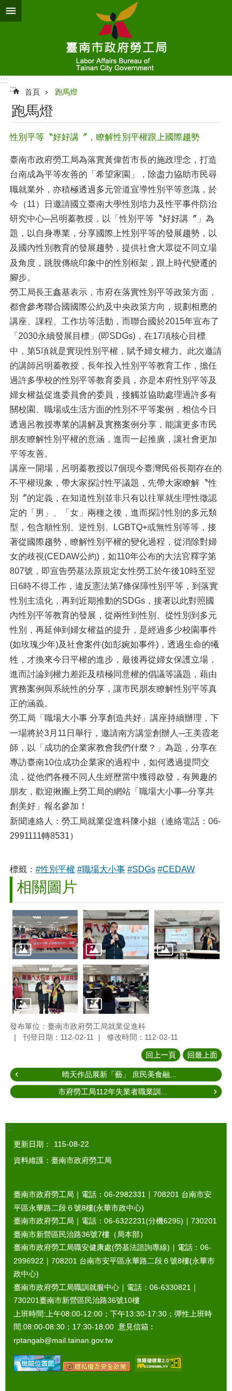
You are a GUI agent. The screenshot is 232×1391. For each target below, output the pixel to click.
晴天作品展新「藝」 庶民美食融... (119, 1074)
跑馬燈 (66, 92)
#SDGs (141, 869)
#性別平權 (55, 869)
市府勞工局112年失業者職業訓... (112, 1091)
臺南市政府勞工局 (116, 38)
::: (4, 80)
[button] (45, 934)
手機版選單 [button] (11, 11)
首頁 (32, 92)
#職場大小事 (101, 869)
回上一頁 (161, 1055)
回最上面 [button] (202, 1055)
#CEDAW (176, 869)
